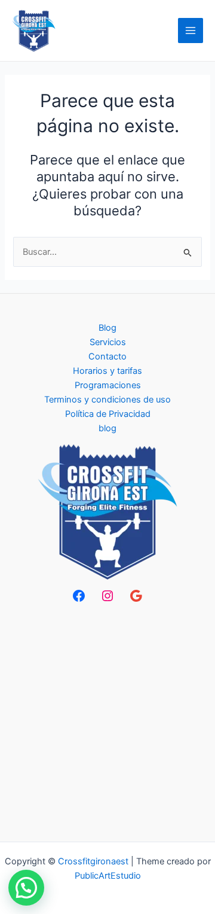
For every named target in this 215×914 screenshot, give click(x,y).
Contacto (107, 356)
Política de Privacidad (107, 414)
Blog (107, 327)
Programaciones (108, 385)
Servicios (108, 342)
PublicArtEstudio (108, 875)
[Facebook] (79, 596)
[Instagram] (107, 596)
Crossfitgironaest (93, 861)
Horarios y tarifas (107, 370)
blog (107, 428)
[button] (26, 888)
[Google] (136, 596)
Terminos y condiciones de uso (107, 399)
